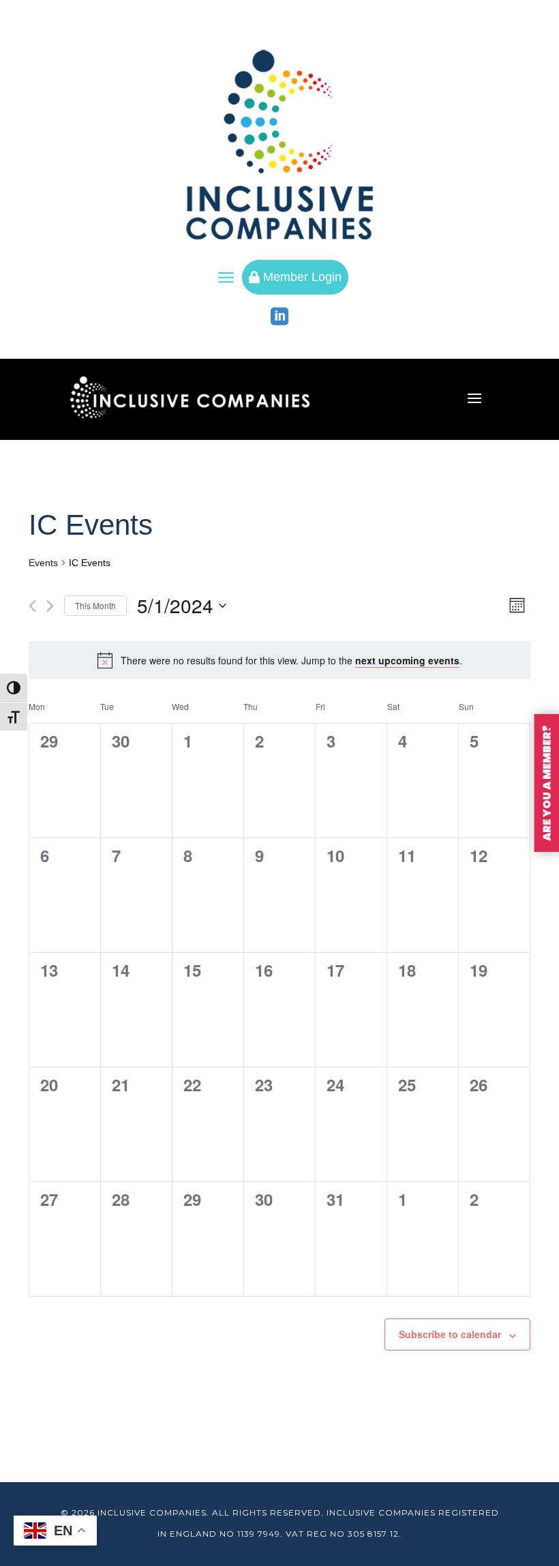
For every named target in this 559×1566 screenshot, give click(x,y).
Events (43, 562)
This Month (95, 605)
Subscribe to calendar (450, 1334)
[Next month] (50, 606)
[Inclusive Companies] (279, 144)
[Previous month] (32, 606)
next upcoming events (407, 660)
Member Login (295, 277)
